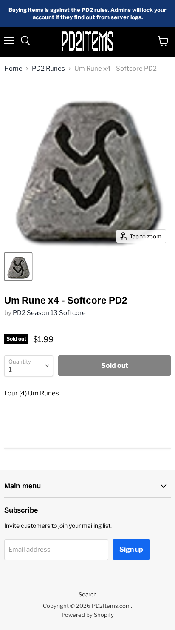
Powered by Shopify (88, 614)
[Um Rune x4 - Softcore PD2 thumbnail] (18, 266)
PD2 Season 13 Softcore (49, 313)
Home (13, 68)
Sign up (131, 549)
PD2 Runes (48, 68)
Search (88, 594)
